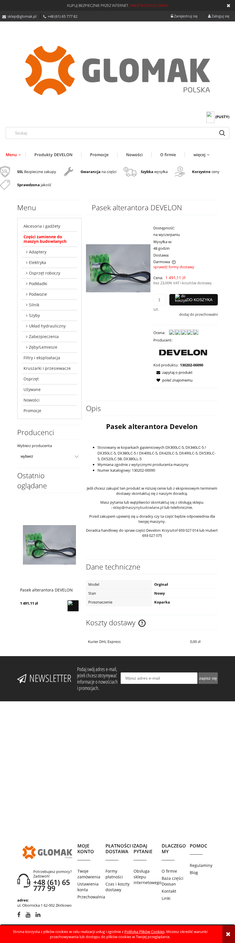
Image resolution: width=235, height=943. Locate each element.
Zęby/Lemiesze (43, 347)
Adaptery (37, 252)
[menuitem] (16, 155)
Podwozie (38, 294)
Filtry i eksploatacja (41, 357)
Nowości (31, 400)
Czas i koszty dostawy (117, 886)
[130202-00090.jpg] (118, 268)
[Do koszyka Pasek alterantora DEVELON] (73, 606)
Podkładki (38, 283)
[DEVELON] (183, 352)
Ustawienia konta (88, 886)
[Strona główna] (117, 70)
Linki (166, 898)
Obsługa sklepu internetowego (147, 876)
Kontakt (169, 891)
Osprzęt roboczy (44, 273)
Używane (32, 389)
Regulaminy (201, 865)
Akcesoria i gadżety (41, 226)
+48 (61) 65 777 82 (62, 16)
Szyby (34, 315)
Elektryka (37, 262)
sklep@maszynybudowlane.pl (138, 507)
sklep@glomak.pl (21, 16)
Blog (194, 872)
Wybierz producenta (34, 446)
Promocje (32, 410)
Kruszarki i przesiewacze (47, 368)
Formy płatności (114, 874)
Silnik (34, 304)
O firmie (169, 871)
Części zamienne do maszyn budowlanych (44, 239)
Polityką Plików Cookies (144, 931)
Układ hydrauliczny (47, 326)
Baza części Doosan (172, 881)
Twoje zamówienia (88, 874)
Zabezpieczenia (44, 336)
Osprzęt (31, 379)
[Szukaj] (222, 133)
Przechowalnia (91, 897)
